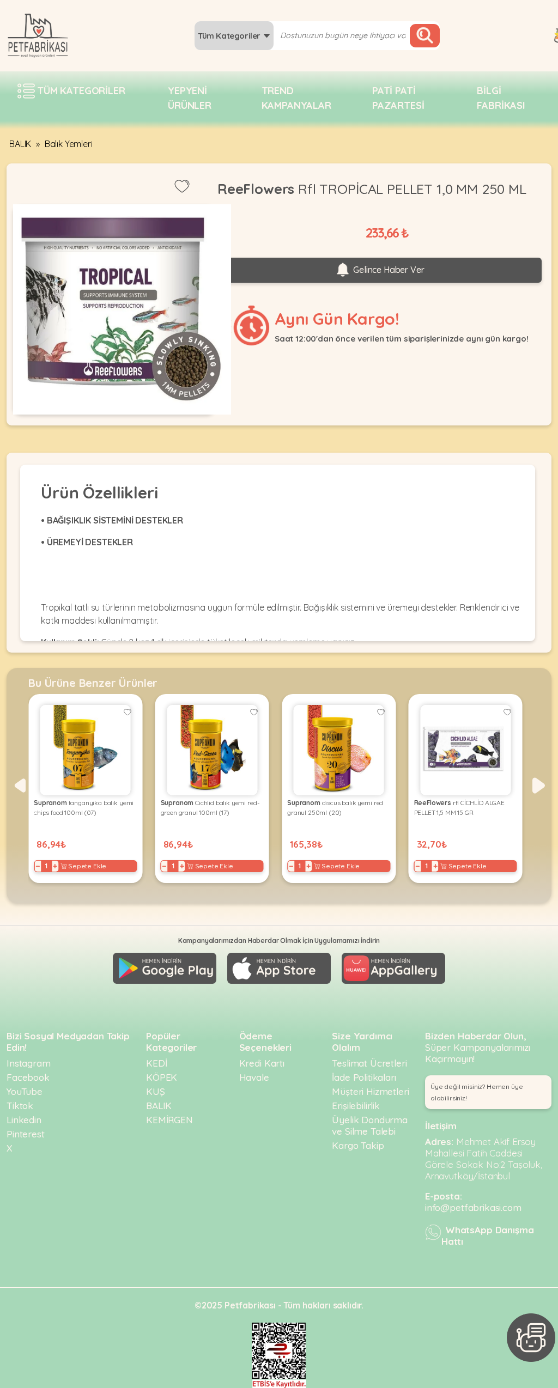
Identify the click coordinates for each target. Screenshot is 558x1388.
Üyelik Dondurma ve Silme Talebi (370, 1125)
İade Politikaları (364, 1077)
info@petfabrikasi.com (473, 1207)
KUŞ (155, 1091)
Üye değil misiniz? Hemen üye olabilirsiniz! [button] (476, 1092)
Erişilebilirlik (356, 1105)
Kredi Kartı (261, 1063)
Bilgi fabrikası (501, 98)
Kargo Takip (358, 1145)
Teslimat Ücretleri (369, 1063)
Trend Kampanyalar (296, 98)
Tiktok (20, 1105)
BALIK (20, 143)
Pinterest (26, 1134)
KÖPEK (161, 1077)
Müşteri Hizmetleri (370, 1091)
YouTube (25, 1091)
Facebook (28, 1077)
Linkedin (24, 1119)
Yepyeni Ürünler (189, 98)
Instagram (29, 1063)
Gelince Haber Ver (387, 269)
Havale (254, 1077)
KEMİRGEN (169, 1119)
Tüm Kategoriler (230, 36)
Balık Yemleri (69, 143)
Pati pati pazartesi (398, 98)
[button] (19, 786)
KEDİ (156, 1063)
